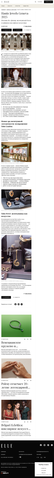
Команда (3, 451)
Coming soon (48, 1)
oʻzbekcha (43, 468)
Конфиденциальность (43, 451)
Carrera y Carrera (16, 101)
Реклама (39, 454)
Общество (26, 5)
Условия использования (25, 454)
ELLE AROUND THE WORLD (7, 457)
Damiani (17, 93)
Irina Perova (28, 26)
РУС (41, 457)
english (44, 472)
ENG (45, 457)
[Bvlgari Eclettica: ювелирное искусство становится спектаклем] (16, 410)
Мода (3, 5)
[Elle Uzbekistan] (6, 2)
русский (43, 470)
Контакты (21, 451)
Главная (3, 9)
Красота (10, 5)
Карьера (3, 454)
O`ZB (38, 457)
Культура (17, 5)
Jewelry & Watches (11, 9)
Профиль (40, 1)
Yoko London (12, 131)
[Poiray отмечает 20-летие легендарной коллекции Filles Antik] (16, 368)
